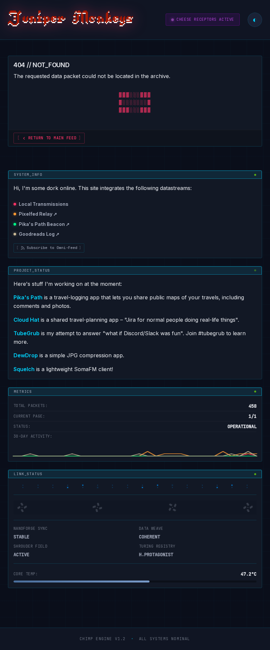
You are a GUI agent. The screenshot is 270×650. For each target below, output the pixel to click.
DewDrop (26, 355)
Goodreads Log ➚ (39, 234)
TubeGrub (27, 333)
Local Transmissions (43, 204)
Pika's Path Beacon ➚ (44, 224)
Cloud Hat (26, 319)
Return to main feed (52, 138)
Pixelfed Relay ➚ (38, 214)
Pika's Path (28, 297)
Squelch (24, 369)
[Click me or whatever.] (70, 20)
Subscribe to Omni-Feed (52, 247)
